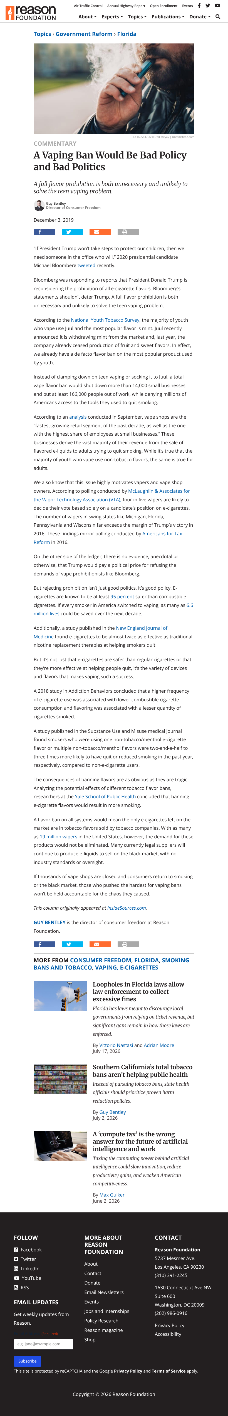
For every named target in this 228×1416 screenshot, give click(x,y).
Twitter (28, 1259)
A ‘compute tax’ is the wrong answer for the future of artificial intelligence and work (140, 1142)
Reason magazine (103, 1330)
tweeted (86, 265)
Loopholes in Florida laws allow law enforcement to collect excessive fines (138, 992)
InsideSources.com (126, 908)
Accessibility (168, 1334)
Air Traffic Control (88, 5)
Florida (126, 34)
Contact (92, 1273)
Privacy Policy (169, 1325)
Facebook (31, 1249)
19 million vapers (58, 836)
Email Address (36, 1333)
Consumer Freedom (100, 960)
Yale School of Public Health (105, 796)
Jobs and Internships (106, 1311)
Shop (89, 1339)
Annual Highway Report (126, 5)
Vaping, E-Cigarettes (126, 967)
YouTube (31, 1278)
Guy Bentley (50, 922)
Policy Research (101, 1320)
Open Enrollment (163, 5)
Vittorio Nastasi (116, 1045)
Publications (166, 16)
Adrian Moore (159, 1045)
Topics (135, 16)
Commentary (55, 144)
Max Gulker (112, 1195)
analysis (78, 417)
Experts (110, 16)
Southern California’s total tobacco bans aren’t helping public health (143, 1070)
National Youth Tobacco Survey (105, 320)
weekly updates (40, 1314)
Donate (198, 16)
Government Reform (84, 34)
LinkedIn (30, 1268)
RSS (25, 1287)
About (85, 16)
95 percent (122, 596)
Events (187, 5)
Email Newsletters (104, 1292)
